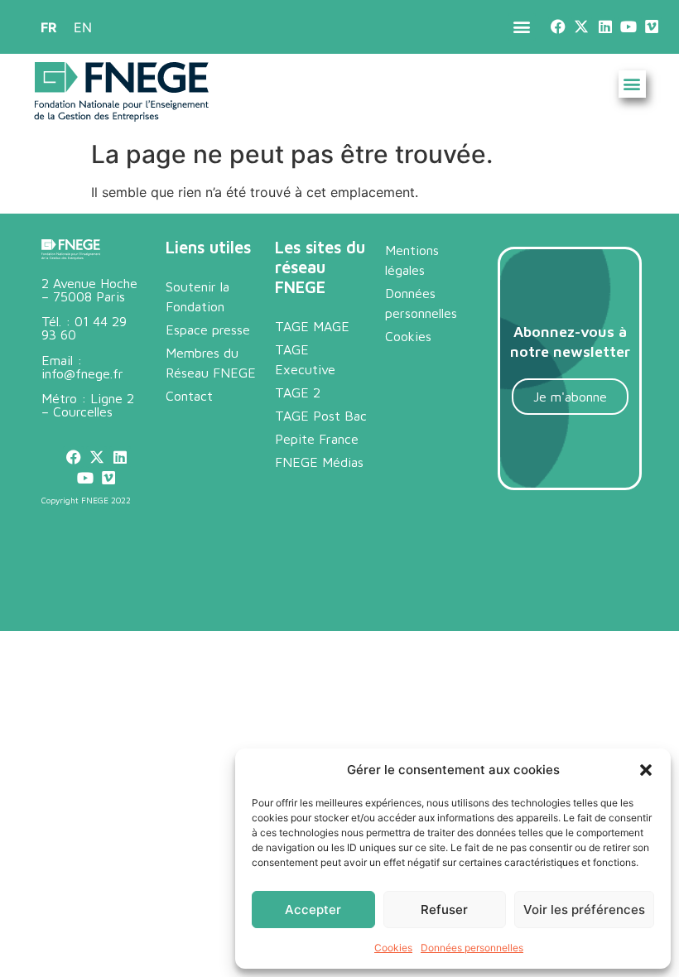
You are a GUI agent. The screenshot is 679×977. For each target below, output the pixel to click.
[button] (646, 770)
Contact (189, 395)
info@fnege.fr (82, 373)
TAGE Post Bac (321, 415)
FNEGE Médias (319, 462)
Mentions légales (412, 260)
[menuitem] (48, 27)
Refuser (444, 909)
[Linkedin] (605, 27)
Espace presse (208, 329)
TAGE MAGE (312, 326)
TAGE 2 (297, 392)
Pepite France (317, 438)
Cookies (393, 947)
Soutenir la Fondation (197, 296)
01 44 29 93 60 (84, 328)
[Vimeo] (651, 27)
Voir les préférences (584, 909)
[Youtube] (628, 27)
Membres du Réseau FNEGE (211, 362)
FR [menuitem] (49, 27)
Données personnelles (472, 947)
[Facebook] (558, 27)
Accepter (313, 909)
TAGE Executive (305, 359)
